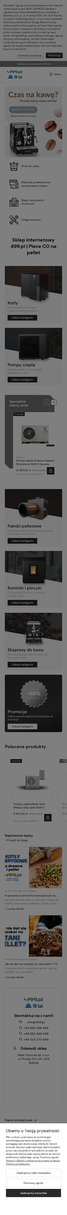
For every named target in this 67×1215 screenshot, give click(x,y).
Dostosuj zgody (33, 1183)
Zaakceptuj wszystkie (33, 1193)
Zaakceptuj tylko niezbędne (34, 1173)
